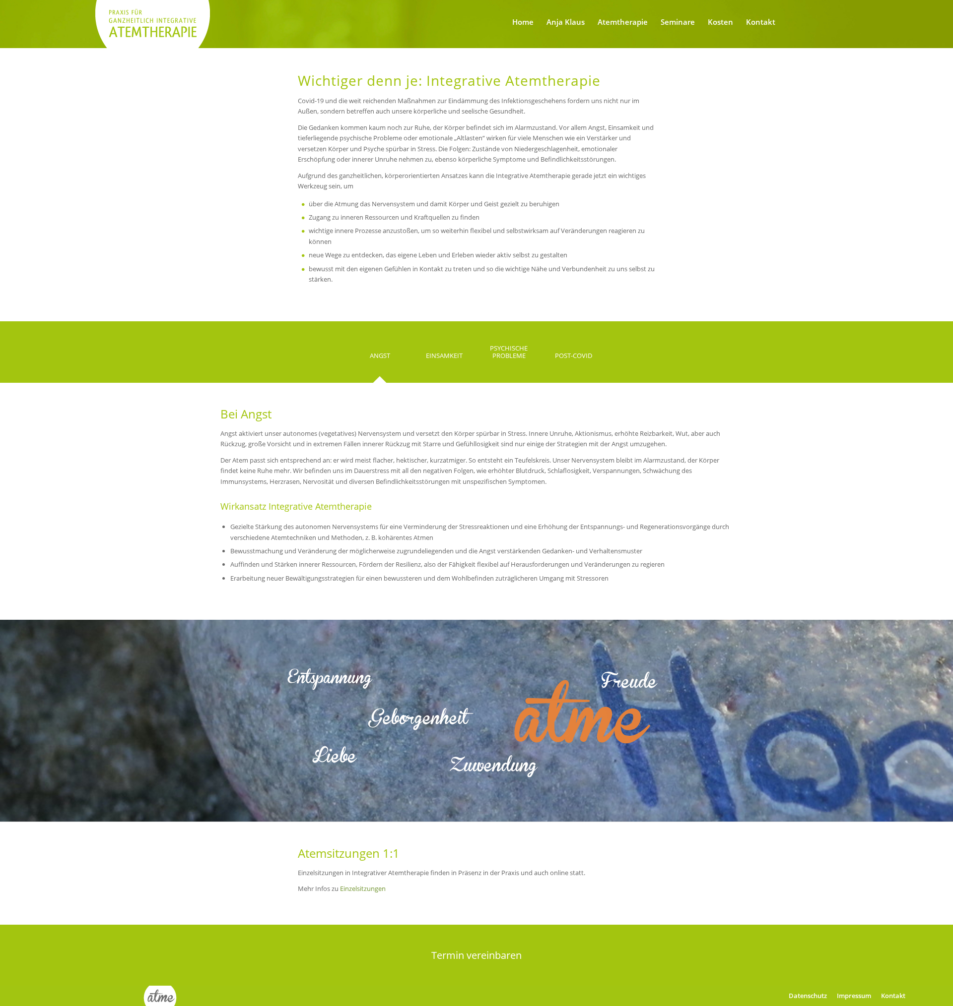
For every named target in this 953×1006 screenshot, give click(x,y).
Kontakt (893, 995)
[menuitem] (523, 22)
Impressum (854, 995)
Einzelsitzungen (363, 888)
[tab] (379, 359)
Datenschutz (808, 995)
